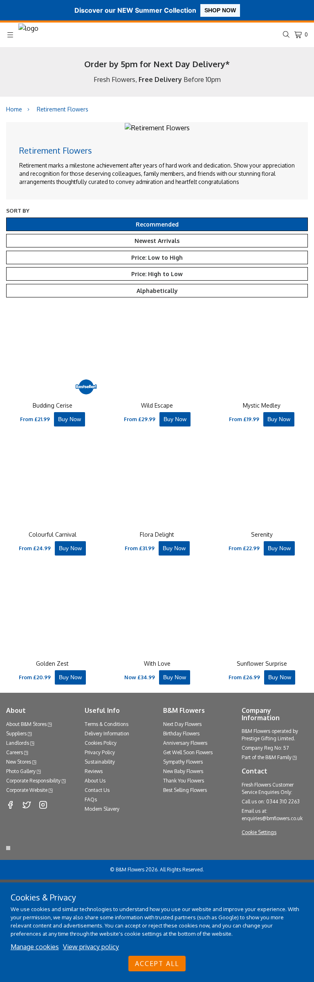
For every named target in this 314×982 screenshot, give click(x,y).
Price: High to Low (157, 273)
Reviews (94, 771)
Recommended (157, 224)
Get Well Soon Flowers (188, 752)
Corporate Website (26, 790)
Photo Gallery (21, 771)
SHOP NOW (220, 10)
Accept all (157, 963)
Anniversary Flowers (185, 743)
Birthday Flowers (181, 733)
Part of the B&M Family (267, 757)
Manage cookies (35, 947)
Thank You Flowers (183, 781)
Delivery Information (107, 733)
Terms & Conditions (106, 724)
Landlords (17, 743)
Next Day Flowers (182, 724)
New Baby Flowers (183, 771)
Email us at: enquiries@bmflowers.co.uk (272, 814)
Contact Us (97, 790)
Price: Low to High (157, 257)
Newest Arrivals (157, 240)
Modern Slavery (102, 809)
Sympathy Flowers (183, 762)
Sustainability (100, 762)
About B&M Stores (26, 724)
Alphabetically (157, 290)
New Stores (18, 762)
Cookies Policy (101, 743)
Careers (14, 752)
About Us (95, 781)
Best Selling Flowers (185, 790)
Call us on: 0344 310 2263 (271, 801)
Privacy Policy (100, 752)
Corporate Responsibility (33, 781)
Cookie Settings (259, 832)
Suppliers (16, 733)
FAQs (91, 799)
